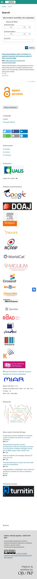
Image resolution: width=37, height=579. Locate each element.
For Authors (6, 152)
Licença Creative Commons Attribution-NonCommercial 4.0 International (18, 555)
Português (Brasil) (9, 122)
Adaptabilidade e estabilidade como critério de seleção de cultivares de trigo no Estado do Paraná (18, 471)
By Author (7, 38)
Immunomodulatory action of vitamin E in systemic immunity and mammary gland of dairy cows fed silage (17, 56)
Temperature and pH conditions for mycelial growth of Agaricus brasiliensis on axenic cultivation (17, 437)
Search (31, 47)
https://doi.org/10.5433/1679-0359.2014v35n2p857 (13, 62)
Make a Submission (10, 107)
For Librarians (7, 155)
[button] (7, 131)
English (5, 119)
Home (4, 6)
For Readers (6, 149)
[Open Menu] (2, 2)
